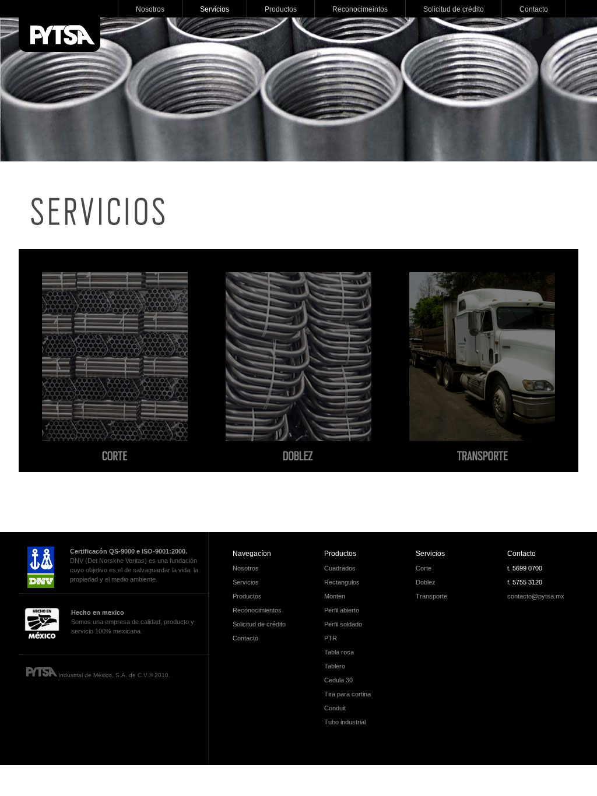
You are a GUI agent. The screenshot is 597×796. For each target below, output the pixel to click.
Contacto (521, 554)
